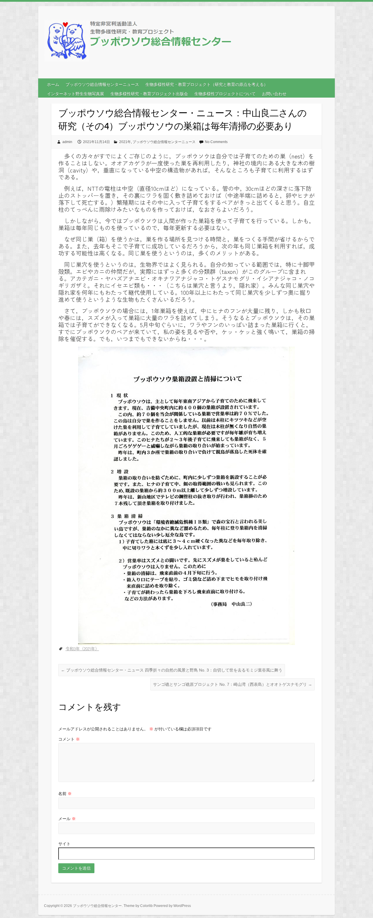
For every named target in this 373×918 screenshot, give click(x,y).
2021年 (125, 142)
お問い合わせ (274, 93)
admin (67, 142)
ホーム (53, 84)
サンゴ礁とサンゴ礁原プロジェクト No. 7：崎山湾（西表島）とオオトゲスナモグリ (232, 684)
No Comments (216, 142)
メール (67, 818)
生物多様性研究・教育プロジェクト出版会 (149, 93)
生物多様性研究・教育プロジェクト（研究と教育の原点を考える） (206, 84)
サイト (64, 843)
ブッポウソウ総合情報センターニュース (102, 84)
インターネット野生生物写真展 (75, 93)
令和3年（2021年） (82, 648)
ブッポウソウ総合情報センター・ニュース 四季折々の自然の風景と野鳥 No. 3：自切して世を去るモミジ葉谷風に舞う (171, 670)
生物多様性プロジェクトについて (225, 93)
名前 (65, 793)
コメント (69, 739)
